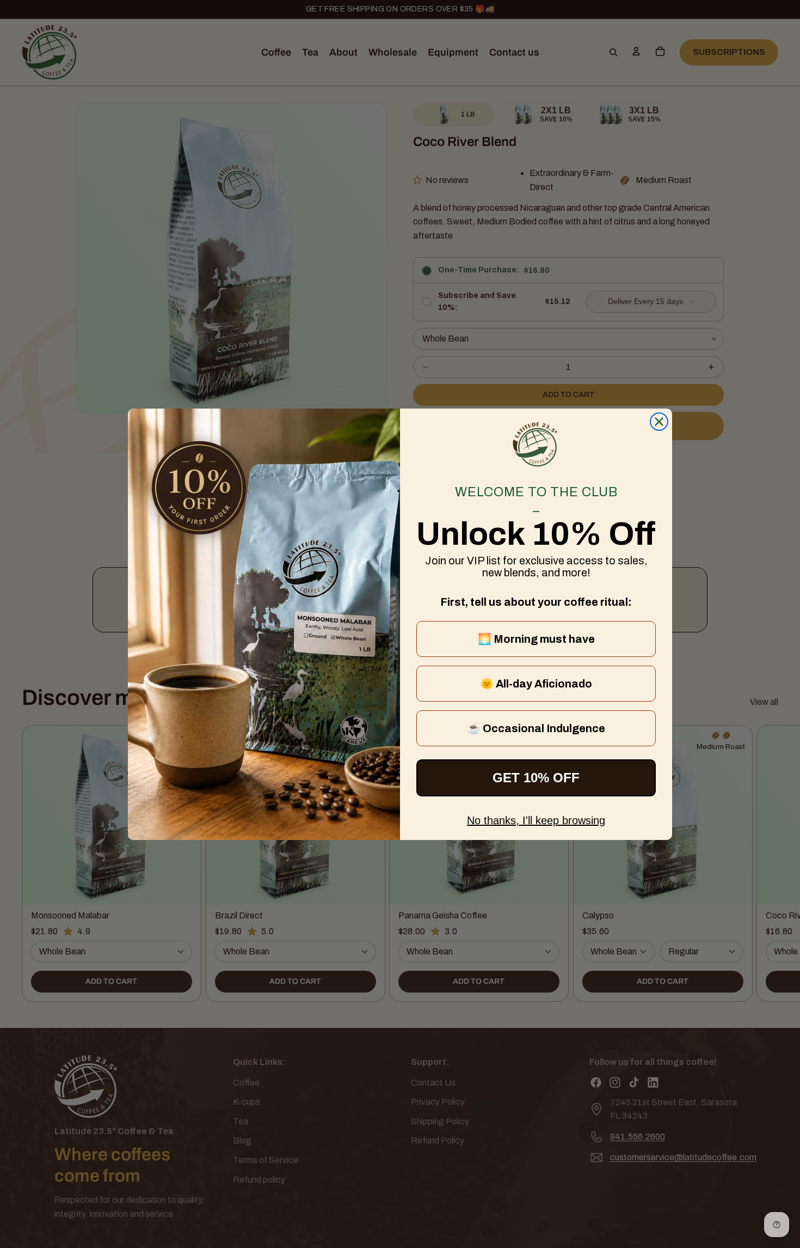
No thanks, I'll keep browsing (536, 820)
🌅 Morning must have (536, 639)
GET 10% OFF (536, 777)
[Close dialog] (659, 421)
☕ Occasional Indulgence (536, 728)
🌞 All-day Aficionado (536, 684)
